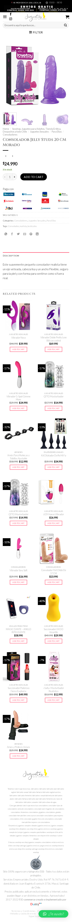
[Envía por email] (25, 234)
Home (6, 128)
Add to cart (33, 177)
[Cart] (67, 17)
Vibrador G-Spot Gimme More (18, 398)
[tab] (36, 255)
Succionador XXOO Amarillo (53, 631)
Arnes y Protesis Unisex (18, 747)
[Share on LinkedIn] (37, 234)
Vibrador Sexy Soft (18, 570)
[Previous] (8, 75)
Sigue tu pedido (36, 916)
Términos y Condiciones (23, 911)
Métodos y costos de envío (23, 913)
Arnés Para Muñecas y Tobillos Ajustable (18, 457)
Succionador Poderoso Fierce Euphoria (18, 689)
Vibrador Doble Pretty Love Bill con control (53, 339)
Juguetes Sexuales (39, 131)
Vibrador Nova (18, 337)
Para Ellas (57, 131)
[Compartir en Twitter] (18, 234)
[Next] (63, 75)
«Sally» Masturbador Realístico (53, 689)
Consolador (13, 226)
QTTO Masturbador (54, 396)
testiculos (32, 226)
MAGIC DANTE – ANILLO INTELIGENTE (18, 631)
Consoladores (10, 134)
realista (23, 226)
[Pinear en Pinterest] (31, 234)
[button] (53, 914)
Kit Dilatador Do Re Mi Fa (53, 455)
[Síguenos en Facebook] (10, 14)
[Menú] (5, 16)
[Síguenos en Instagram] (10, 19)
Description (11, 255)
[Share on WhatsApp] (6, 234)
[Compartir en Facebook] (12, 234)
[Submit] (65, 25)
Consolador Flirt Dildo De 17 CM (53, 572)
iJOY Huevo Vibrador (53, 514)
